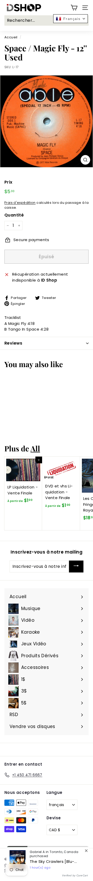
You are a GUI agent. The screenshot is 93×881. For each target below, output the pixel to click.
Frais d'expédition (20, 202)
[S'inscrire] (76, 566)
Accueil (11, 37)
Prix (8, 182)
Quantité (14, 215)
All (35, 448)
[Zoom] (85, 160)
